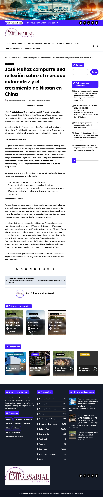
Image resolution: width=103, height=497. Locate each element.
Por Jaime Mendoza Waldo (16, 100)
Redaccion (13, 328)
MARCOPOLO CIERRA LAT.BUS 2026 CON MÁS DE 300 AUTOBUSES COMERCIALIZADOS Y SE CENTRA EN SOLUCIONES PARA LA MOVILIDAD (86, 111)
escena (9, 423)
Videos (77, 43)
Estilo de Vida (49, 43)
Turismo (42, 459)
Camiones (35, 354)
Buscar (79, 65)
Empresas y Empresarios (33, 43)
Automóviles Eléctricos (47, 409)
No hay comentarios (43, 100)
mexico (17, 428)
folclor (18, 423)
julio (8, 428)
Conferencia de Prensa (32, 49)
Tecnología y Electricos (47, 454)
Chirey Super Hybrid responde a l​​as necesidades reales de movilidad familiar (86, 125)
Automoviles (16, 43)
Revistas (69, 43)
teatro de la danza (13, 432)
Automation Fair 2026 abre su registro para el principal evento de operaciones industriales (86, 147)
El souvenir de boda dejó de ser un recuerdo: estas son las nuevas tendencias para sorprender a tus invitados (86, 136)
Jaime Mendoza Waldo (42, 293)
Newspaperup (66, 493)
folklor (27, 423)
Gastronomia (44, 434)
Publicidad (43, 439)
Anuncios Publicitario (13, 49)
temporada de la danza (15, 436)
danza (9, 419)
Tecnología (60, 43)
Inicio (8, 43)
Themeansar (78, 493)
